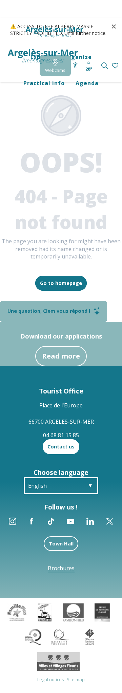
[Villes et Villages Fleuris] (58, 661)
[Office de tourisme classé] (102, 611)
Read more (61, 356)
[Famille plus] (17, 611)
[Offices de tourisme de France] (89, 636)
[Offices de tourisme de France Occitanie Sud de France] (47, 636)
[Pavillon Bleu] (73, 611)
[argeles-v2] (43, 56)
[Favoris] (116, 66)
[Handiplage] (45, 611)
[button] (104, 66)
